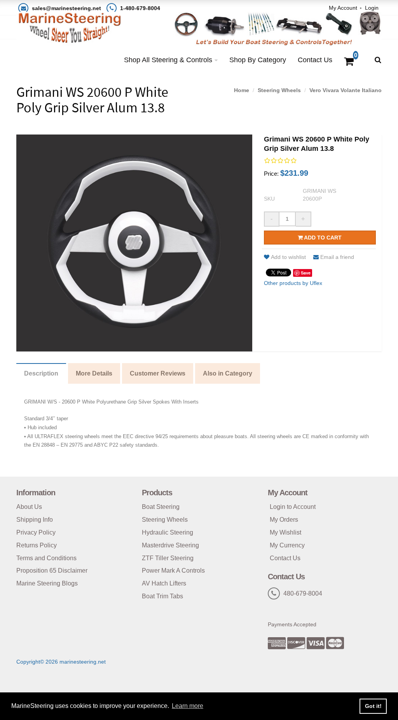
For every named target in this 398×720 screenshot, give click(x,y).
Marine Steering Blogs (47, 583)
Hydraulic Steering (167, 532)
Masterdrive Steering (170, 545)
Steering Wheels (279, 90)
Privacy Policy (36, 532)
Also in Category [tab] (227, 373)
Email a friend (337, 257)
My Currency (287, 545)
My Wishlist (285, 532)
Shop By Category (257, 60)
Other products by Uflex (293, 283)
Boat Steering (161, 506)
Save (306, 273)
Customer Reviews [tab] (157, 373)
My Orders (284, 519)
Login (372, 8)
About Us (29, 506)
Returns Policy (36, 545)
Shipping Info (34, 519)
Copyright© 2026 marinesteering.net (61, 662)
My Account (343, 8)
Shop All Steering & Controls (168, 60)
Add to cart (322, 237)
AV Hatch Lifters (164, 583)
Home (241, 90)
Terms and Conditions (46, 558)
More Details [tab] (94, 373)
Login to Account (293, 506)
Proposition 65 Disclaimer (51, 570)
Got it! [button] (373, 706)
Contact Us (315, 60)
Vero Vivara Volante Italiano (345, 90)
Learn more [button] (187, 706)
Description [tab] (41, 373)
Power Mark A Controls (173, 570)
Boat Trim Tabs (162, 596)
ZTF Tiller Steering (168, 558)
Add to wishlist (288, 257)
